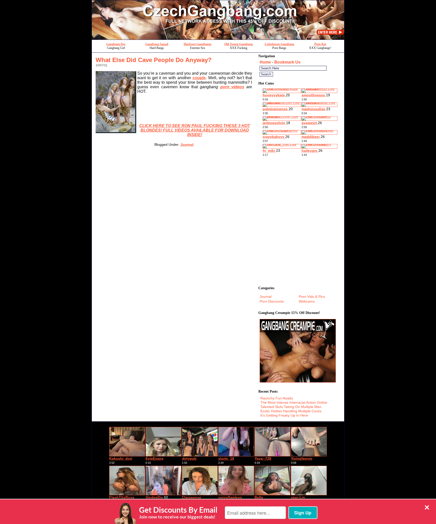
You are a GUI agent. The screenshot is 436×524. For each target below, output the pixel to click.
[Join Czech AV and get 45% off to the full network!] (218, 38)
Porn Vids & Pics (312, 297)
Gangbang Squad (156, 44)
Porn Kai (320, 44)
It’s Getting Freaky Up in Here (284, 415)
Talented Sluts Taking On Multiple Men (290, 407)
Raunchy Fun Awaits (276, 398)
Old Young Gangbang (238, 44)
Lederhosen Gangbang (279, 44)
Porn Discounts (272, 301)
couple (199, 78)
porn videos (232, 87)
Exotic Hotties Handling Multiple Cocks (290, 411)
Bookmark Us (287, 62)
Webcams (307, 301)
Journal (187, 144)
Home (265, 62)
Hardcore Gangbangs (197, 44)
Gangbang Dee (115, 44)
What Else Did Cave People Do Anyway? (154, 59)
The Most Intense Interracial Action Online (293, 402)
